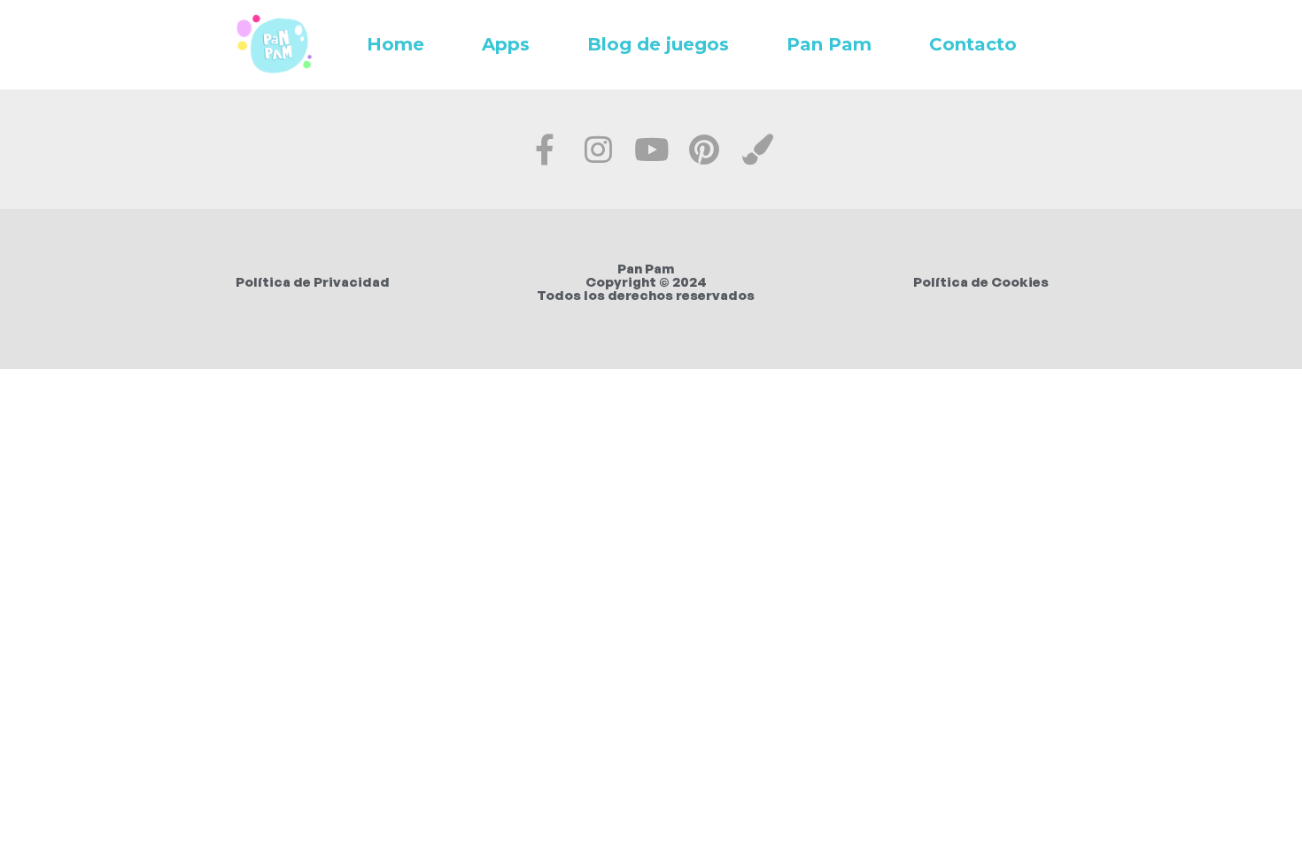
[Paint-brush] (757, 149)
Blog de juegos (658, 44)
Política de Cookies (981, 281)
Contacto (973, 44)
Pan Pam (829, 44)
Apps (506, 44)
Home (395, 44)
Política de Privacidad (313, 281)
